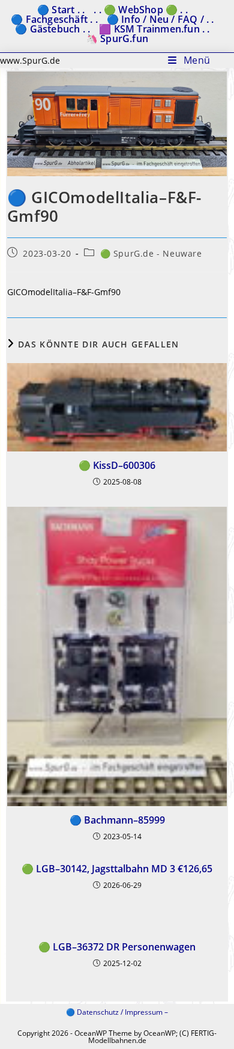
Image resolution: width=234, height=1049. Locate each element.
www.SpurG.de (30, 60)
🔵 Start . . (61, 9)
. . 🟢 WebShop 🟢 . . (141, 9)
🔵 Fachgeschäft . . (54, 19)
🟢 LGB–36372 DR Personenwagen (117, 946)
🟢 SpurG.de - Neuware (151, 253)
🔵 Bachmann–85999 (117, 820)
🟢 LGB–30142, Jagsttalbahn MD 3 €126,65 (117, 868)
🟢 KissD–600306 (117, 465)
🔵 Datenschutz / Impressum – (117, 1012)
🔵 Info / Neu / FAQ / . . (160, 19)
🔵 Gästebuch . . (52, 29)
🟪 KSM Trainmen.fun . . (154, 29)
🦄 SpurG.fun (117, 38)
